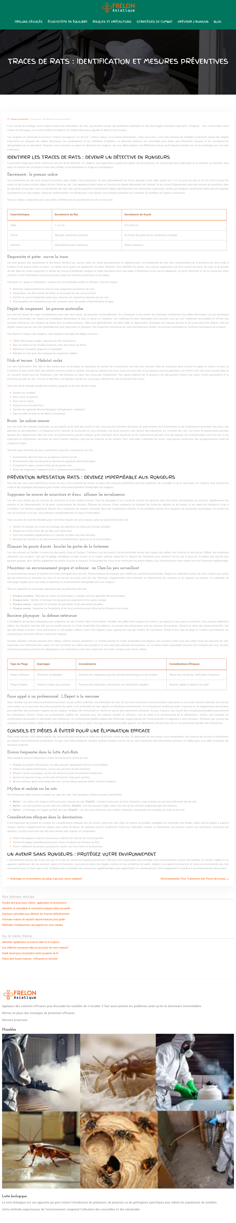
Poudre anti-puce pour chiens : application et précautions (34, 903)
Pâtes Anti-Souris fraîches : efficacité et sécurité (30, 959)
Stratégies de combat (155, 22)
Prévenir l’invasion (193, 22)
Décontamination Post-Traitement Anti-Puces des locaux (193, 879)
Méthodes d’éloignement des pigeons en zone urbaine (32, 925)
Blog (217, 22)
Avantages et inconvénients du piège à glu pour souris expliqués (46, 879)
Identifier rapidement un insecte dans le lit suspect (30, 942)
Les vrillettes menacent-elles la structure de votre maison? (35, 948)
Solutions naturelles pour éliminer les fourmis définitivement (36, 914)
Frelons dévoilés (29, 22)
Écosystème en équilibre (67, 22)
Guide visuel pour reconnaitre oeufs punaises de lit (30, 953)
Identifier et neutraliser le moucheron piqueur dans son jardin (36, 908)
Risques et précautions (112, 22)
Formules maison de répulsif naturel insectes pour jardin (33, 919)
